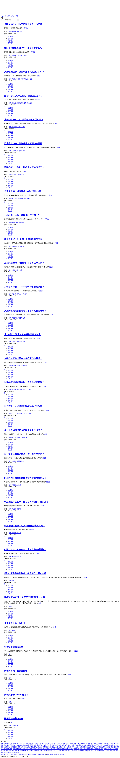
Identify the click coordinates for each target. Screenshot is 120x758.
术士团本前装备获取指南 (82, 747)
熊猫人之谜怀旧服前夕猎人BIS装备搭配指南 (53, 750)
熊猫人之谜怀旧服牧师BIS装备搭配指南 (13, 743)
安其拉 (17, 270)
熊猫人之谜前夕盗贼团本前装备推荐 (79, 750)
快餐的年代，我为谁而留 (15, 671)
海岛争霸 (21, 174)
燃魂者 (14, 750)
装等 (19, 127)
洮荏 (71, 749)
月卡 (13, 437)
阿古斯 (23, 318)
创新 (21, 270)
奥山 (16, 174)
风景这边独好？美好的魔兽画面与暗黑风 (23, 143)
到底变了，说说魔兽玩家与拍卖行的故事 (23, 406)
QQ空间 (10, 36)
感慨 (23, 342)
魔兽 (13, 365)
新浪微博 (10, 38)
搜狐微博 (10, 42)
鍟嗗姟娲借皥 (32, 754)
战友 (16, 485)
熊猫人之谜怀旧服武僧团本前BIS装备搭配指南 (55, 749)
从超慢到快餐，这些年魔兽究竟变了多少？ (24, 72)
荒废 (13, 509)
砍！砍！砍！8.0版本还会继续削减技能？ (23, 239)
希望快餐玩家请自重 (13, 647)
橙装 (13, 294)
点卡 (16, 437)
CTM (16, 222)
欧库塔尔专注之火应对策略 (56, 743)
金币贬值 (28, 413)
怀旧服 (14, 31)
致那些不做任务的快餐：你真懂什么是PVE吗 (25, 573)
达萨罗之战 (24, 79)
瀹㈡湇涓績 (51, 754)
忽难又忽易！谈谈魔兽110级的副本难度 (22, 191)
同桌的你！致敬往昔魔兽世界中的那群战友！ (25, 478)
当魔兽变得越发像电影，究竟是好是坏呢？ (24, 382)
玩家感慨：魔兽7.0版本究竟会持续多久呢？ (24, 525)
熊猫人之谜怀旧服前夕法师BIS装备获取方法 (52, 745)
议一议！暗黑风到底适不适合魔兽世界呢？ (24, 454)
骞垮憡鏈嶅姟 (23, 754)
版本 (16, 533)
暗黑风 (14, 151)
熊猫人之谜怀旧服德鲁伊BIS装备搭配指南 (103, 747)
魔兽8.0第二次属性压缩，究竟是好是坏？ (23, 96)
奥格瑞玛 (19, 413)
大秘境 (23, 127)
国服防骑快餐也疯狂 (13, 718)
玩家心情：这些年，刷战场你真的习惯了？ (24, 167)
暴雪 (23, 151)
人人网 (10, 44)
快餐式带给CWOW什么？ (16, 695)
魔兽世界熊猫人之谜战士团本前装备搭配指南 (27, 749)
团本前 (9, 745)
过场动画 (19, 389)
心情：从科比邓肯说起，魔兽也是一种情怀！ (25, 549)
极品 (23, 413)
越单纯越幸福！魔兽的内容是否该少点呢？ (24, 263)
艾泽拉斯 (19, 151)
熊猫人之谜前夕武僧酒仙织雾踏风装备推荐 (24, 745)
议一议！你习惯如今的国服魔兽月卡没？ (23, 430)
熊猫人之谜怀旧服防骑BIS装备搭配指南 (102, 750)
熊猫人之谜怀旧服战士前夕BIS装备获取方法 (80, 745)
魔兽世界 (8, 16)
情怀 (16, 557)
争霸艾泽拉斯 (16, 79)
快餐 (10, 31)
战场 (13, 174)
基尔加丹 (27, 198)
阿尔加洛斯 (8, 749)
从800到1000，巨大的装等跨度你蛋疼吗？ (23, 119)
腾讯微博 (10, 40)
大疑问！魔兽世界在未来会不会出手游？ (23, 358)
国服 (13, 726)
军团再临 (21, 222)
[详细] (26, 28)
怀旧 (13, 222)
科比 (19, 557)
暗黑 (13, 461)
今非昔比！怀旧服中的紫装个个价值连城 (23, 24)
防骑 (16, 726)
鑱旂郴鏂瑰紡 (42, 754)
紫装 (18, 31)
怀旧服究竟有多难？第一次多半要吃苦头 (23, 48)
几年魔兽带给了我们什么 (15, 623)
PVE (13, 580)
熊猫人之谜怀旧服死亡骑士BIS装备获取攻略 (37, 747)
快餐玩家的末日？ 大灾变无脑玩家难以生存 (24, 597)
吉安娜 (30, 79)
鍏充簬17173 (4, 754)
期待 (25, 55)
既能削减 (15, 246)
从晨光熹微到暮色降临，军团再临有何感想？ (25, 311)
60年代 (14, 630)
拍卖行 (14, 413)
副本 (21, 31)
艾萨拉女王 (20, 55)
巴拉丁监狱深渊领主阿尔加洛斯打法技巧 (77, 743)
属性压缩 (15, 103)
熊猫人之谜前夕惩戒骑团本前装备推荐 (106, 745)
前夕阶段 (76, 749)
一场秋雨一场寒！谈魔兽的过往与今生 (22, 215)
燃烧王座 (15, 127)
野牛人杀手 (94, 743)
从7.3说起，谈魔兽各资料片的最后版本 (22, 334)
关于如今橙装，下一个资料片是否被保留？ (24, 287)
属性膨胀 (29, 103)
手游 (22, 365)
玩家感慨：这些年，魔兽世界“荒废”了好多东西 (26, 502)
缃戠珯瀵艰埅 (60, 754)
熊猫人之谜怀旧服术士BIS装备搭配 (37, 743)
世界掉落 (24, 294)
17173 (2, 16)
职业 (22, 246)
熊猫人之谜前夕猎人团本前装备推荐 (62, 747)
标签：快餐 (14, 16)
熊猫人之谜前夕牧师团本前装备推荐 (12, 747)
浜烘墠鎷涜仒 (13, 754)
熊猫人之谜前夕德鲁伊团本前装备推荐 (91, 749)
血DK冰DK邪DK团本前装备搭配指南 (27, 750)
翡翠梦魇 (15, 198)
